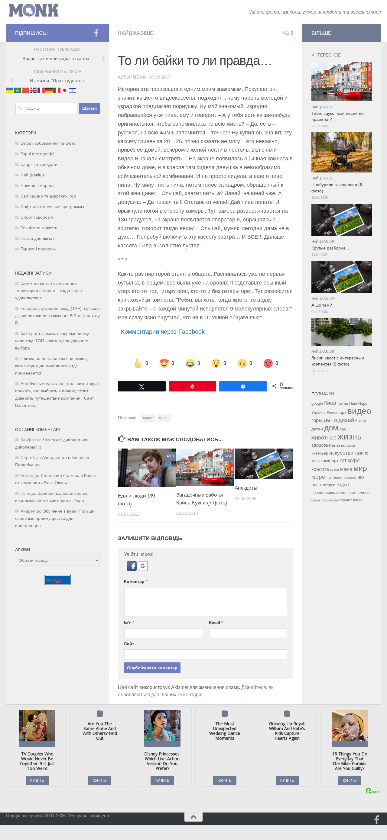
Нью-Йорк (358, 403)
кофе (353, 460)
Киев (330, 403)
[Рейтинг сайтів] (57, 582)
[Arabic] (18, 89)
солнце (362, 492)
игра (336, 445)
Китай (342, 403)
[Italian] (57, 89)
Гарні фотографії (37, 154)
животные (324, 438)
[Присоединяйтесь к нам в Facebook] (96, 33)
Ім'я (129, 622)
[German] (49, 89)
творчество (330, 500)
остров (329, 485)
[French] (41, 89)
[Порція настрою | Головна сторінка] (33, 10)
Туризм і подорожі (38, 249)
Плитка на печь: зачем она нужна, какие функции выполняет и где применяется (51, 365)
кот (343, 460)
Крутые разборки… (330, 248)
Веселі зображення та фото (48, 143)
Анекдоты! (247, 488)
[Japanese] (65, 89)
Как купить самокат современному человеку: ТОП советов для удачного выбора (52, 340)
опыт (316, 484)
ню (360, 477)
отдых (343, 484)
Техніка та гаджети (39, 228)
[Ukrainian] (10, 89)
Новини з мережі (37, 185)
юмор (358, 500)
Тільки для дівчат (37, 238)
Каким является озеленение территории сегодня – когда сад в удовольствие (48, 290)
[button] (132, 569)
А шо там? (321, 305)
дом (331, 427)
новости (350, 477)
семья (341, 492)
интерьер (319, 453)
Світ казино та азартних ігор (48, 196)
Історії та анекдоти (39, 164)
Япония (332, 412)
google (317, 403)
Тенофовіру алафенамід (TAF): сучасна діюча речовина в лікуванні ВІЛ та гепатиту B (57, 315)
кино (315, 461)
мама (346, 469)
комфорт (329, 460)
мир (360, 468)
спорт (315, 500)
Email (216, 622)
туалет (346, 500)
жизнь (164, 418)
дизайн (348, 420)
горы (316, 420)
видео (148, 418)
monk (139, 77)
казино (361, 453)
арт (343, 412)
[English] (33, 89)
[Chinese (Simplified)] (26, 89)
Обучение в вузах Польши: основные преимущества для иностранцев (55, 518)
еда (343, 429)
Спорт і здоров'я (37, 217)
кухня (334, 469)
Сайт (129, 643)
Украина (318, 412)
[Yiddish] (73, 89)
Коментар (135, 581)
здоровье (321, 445)
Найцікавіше (135, 33)
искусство (341, 453)
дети (330, 419)
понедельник (323, 493)
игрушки (348, 445)
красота (320, 469)
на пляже (335, 477)
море (318, 477)
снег (352, 492)
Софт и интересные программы (52, 206)
